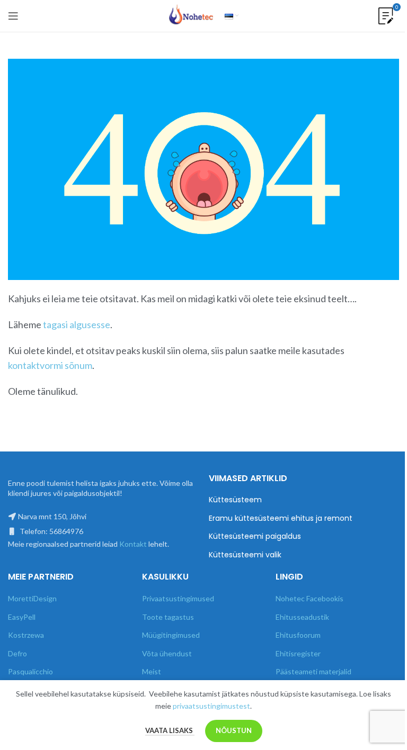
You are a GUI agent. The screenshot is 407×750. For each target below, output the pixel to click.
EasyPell (22, 616)
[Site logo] (191, 15)
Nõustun (234, 730)
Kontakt (133, 543)
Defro (17, 653)
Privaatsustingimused (178, 598)
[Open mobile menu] (13, 15)
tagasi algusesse (76, 324)
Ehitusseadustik (302, 616)
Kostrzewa (26, 634)
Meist (151, 671)
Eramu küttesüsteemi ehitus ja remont (280, 518)
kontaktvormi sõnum (50, 365)
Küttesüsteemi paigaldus (255, 536)
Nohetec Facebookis (309, 598)
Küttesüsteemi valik (245, 555)
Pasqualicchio (30, 671)
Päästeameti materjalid (313, 671)
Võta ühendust (167, 653)
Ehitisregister (298, 653)
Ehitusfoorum (298, 634)
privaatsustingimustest (211, 705)
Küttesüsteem (235, 500)
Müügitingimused (171, 634)
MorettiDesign (32, 598)
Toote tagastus (168, 616)
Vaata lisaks (169, 730)
